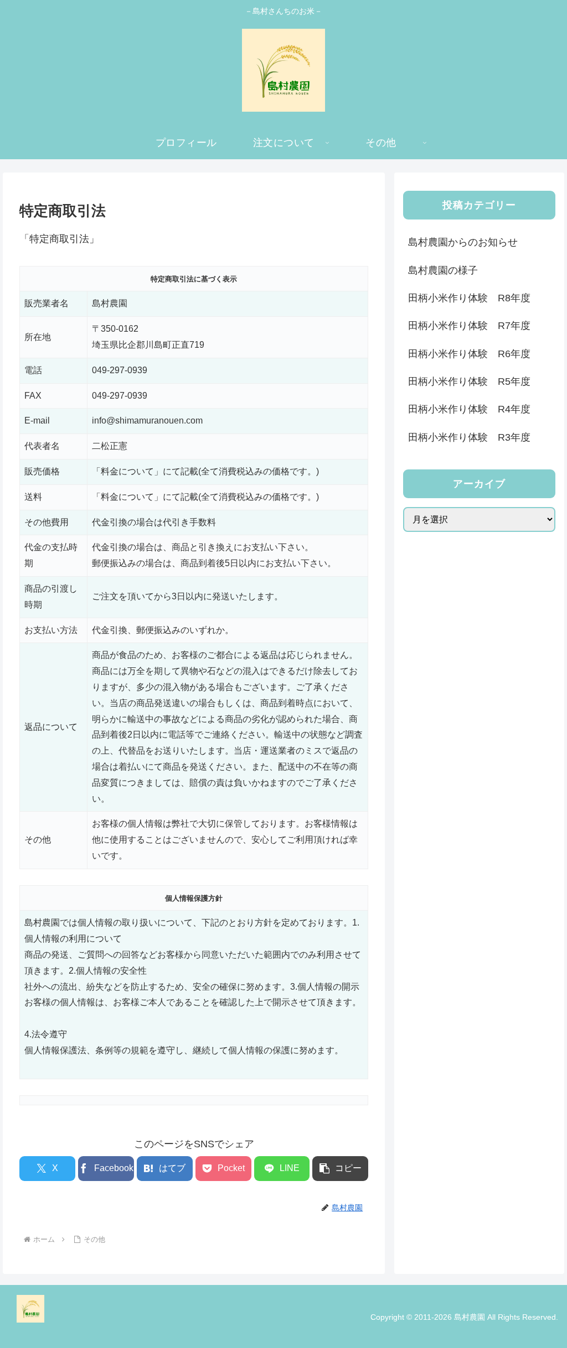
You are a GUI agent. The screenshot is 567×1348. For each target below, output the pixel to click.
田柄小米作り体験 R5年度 (469, 381)
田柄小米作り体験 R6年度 (469, 353)
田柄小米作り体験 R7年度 (469, 325)
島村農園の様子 (443, 270)
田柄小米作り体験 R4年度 (469, 409)
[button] (340, 1168)
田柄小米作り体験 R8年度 (469, 298)
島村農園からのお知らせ (463, 242)
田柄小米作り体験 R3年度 (469, 437)
